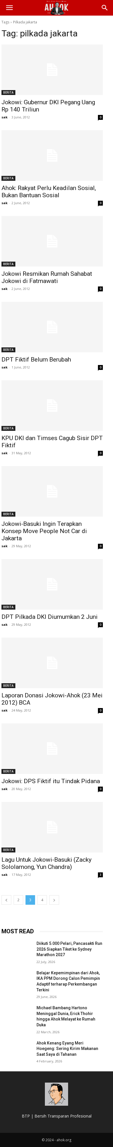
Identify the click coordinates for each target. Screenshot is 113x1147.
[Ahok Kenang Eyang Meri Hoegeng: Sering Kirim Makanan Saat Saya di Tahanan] (16, 1051)
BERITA (8, 92)
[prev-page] (6, 900)
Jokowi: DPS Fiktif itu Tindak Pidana (50, 781)
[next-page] (54, 900)
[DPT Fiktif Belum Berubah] (52, 327)
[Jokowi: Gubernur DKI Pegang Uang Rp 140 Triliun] (52, 69)
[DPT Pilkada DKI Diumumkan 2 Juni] (52, 584)
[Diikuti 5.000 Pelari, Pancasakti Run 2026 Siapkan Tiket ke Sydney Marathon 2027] (16, 951)
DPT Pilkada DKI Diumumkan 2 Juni (49, 616)
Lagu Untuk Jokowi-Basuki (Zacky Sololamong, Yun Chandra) (46, 863)
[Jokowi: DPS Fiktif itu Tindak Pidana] (52, 748)
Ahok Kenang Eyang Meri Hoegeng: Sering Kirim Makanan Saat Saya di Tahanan (67, 1049)
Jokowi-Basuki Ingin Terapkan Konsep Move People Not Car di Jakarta (44, 531)
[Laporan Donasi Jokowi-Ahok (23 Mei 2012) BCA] (52, 663)
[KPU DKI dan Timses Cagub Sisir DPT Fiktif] (52, 405)
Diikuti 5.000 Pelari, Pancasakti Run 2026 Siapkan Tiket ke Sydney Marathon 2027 (69, 949)
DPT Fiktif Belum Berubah (36, 359)
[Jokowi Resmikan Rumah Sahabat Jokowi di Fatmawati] (52, 241)
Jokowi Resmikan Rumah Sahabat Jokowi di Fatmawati (46, 277)
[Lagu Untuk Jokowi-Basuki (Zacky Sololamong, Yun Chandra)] (52, 827)
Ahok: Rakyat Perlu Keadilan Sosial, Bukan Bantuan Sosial (48, 192)
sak (4, 117)
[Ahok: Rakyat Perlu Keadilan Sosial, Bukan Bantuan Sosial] (52, 155)
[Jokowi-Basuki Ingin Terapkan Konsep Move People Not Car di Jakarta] (52, 491)
